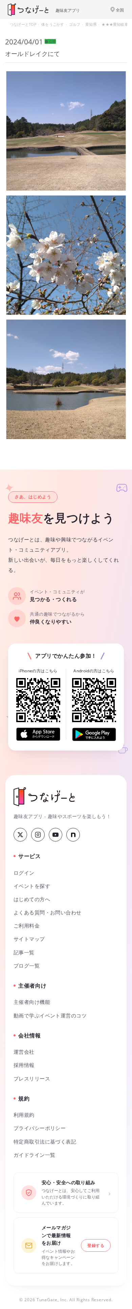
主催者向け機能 (32, 1002)
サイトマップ (29, 939)
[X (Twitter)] (20, 834)
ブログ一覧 (27, 966)
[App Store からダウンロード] (38, 734)
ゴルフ (75, 24)
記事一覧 (24, 952)
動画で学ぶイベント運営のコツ (50, 1015)
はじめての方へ (32, 899)
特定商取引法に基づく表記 (45, 1141)
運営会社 (24, 1052)
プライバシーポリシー (40, 1128)
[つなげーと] (44, 796)
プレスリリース (32, 1078)
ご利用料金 (27, 926)
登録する (95, 1245)
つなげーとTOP (23, 24)
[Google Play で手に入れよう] (94, 734)
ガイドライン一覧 (34, 1155)
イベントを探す (32, 886)
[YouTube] (55, 834)
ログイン (24, 873)
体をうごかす (52, 24)
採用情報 (24, 1065)
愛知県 (91, 24)
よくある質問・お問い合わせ (48, 912)
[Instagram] (38, 834)
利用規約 (24, 1115)
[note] (73, 834)
